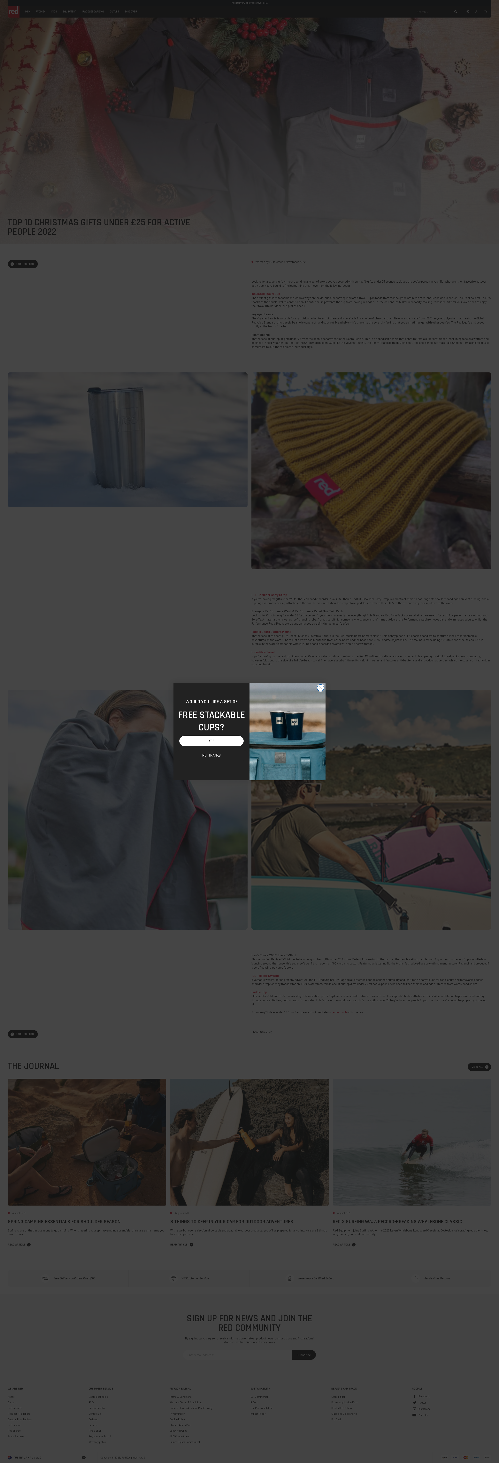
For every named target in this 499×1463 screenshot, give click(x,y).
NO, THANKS (211, 755)
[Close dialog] (320, 687)
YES (211, 740)
